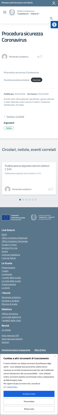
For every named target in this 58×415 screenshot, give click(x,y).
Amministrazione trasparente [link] (16, 350)
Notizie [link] (9, 128)
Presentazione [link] (8, 267)
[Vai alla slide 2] (23, 200)
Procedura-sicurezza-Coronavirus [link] (17, 79)
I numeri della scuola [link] (11, 277)
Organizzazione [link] (9, 284)
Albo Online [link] (40, 350)
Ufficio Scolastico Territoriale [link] (15, 241)
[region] (29, 384)
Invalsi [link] (5, 251)
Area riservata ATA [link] (10, 335)
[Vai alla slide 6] (35, 200)
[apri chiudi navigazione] (4, 12)
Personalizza (29, 401)
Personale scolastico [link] (11, 297)
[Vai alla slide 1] (20, 200)
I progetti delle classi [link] (11, 320)
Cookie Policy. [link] (12, 386)
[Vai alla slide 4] (29, 200)
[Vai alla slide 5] (32, 200)
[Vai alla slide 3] (26, 200)
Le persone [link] (7, 274)
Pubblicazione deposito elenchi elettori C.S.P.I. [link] (27, 167)
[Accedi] (53, 3)
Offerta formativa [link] (10, 313)
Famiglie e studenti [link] (10, 300)
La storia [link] (6, 287)
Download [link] (36, 79)
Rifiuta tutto (29, 408)
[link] (54, 24)
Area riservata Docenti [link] (12, 338)
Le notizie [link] (6, 330)
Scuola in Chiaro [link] (9, 244)
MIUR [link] (4, 234)
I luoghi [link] (5, 271)
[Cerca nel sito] (51, 19)
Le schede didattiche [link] (11, 317)
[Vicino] (55, 356)
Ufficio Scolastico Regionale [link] (14, 238)
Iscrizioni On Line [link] (9, 248)
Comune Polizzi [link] (9, 258)
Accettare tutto (29, 393)
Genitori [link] (5, 342)
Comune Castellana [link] (11, 254)
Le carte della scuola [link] (11, 281)
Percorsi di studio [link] (9, 304)
